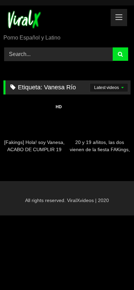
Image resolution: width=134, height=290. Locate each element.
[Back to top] (112, 269)
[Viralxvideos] (55, 20)
